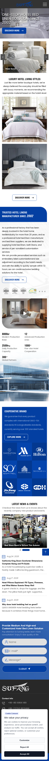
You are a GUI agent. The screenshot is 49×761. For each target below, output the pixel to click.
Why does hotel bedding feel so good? (20, 604)
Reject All (24, 747)
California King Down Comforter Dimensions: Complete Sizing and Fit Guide (22, 562)
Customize (24, 740)
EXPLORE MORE (14, 437)
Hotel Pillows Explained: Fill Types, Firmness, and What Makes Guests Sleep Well (22, 584)
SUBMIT (23, 669)
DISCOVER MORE (12, 30)
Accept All (24, 754)
